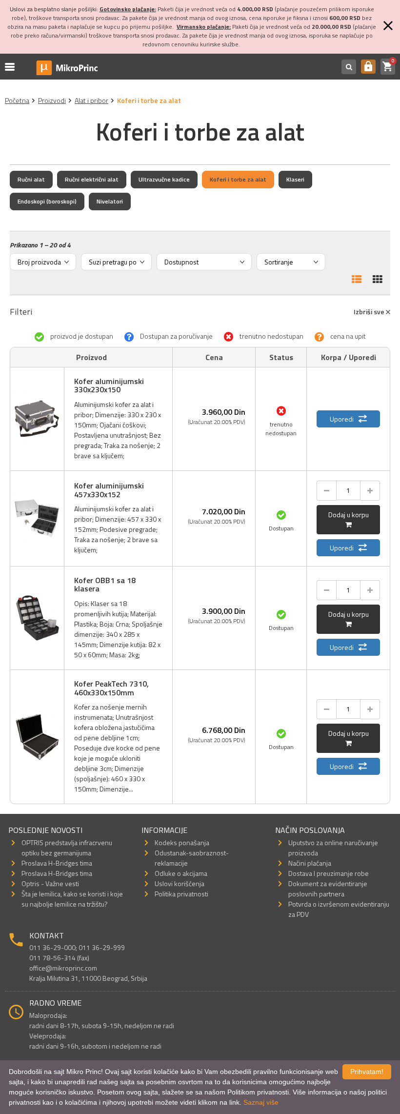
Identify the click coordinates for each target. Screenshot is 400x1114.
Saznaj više (261, 1102)
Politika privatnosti (181, 894)
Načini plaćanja (309, 863)
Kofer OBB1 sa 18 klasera (105, 584)
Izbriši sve (370, 311)
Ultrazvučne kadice (164, 179)
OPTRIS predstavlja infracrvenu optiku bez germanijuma (66, 847)
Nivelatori (110, 201)
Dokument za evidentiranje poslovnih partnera (327, 888)
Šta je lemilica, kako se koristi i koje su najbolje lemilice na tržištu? (72, 899)
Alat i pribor (91, 100)
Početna (17, 100)
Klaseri (295, 179)
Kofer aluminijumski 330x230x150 (109, 385)
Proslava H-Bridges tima (56, 863)
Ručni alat (31, 179)
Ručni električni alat (92, 179)
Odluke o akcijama (181, 873)
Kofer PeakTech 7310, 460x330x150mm (111, 688)
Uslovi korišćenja (179, 883)
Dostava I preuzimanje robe (328, 873)
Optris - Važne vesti (50, 883)
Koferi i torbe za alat (238, 179)
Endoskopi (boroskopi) (47, 201)
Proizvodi (52, 100)
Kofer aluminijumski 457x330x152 (109, 490)
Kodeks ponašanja (182, 842)
